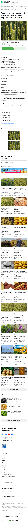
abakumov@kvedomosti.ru (8, 496)
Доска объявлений (10, 6)
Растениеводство (20, 6)
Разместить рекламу (7, 491)
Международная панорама (9, 476)
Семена (3, 8)
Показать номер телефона (8, 49)
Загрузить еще (14, 389)
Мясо (3, 463)
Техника (4, 465)
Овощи (3, 467)
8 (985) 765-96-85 (7, 438)
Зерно (3, 458)
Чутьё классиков (6, 474)
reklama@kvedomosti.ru (8, 488)
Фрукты (4, 469)
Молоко (4, 460)
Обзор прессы (5, 472)
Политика (4, 453)
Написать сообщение (20, 48)
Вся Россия (4, 158)
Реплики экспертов (7, 479)
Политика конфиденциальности (10, 516)
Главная (3, 6)
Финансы (4, 456)
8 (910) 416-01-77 (7, 440)
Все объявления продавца (14, 420)
